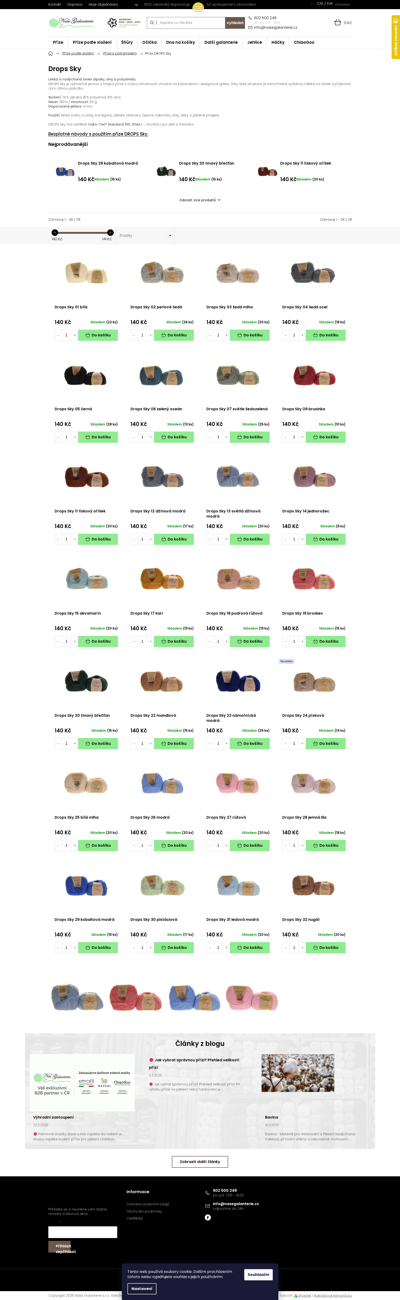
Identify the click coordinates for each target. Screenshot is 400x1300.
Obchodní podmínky (144, 1211)
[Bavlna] (298, 1072)
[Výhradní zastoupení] (82, 1082)
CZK (320, 3)
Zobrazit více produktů (197, 200)
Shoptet (304, 1295)
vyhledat (235, 22)
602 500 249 (225, 1190)
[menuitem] (58, 42)
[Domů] (51, 52)
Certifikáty (135, 1218)
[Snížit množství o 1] (58, 335)
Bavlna (271, 1117)
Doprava (74, 4)
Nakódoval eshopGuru (333, 1295)
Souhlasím (258, 1274)
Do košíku (101, 335)
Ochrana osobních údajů (148, 1204)
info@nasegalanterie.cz (236, 1203)
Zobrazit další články (200, 1161)
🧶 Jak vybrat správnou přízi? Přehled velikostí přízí (194, 1063)
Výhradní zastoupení (53, 1117)
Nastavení (141, 1288)
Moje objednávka (103, 4)
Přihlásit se (63, 1248)
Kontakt (54, 4)
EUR (330, 3)
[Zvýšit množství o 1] (74, 335)
